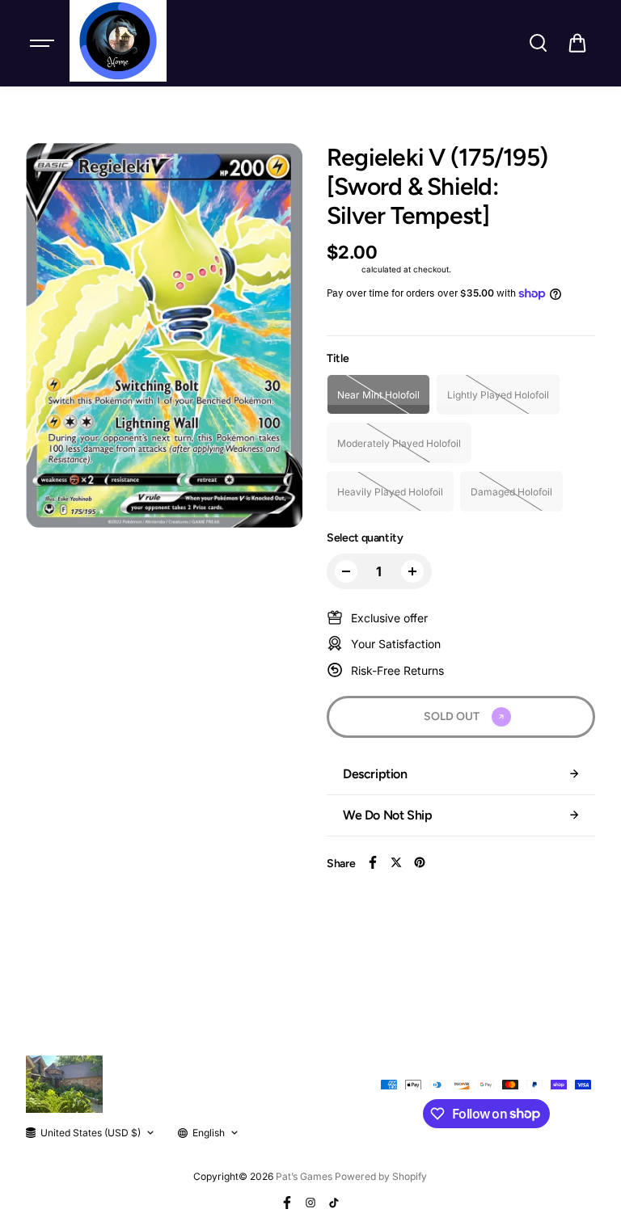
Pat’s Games (304, 1176)
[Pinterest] (419, 862)
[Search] (538, 43)
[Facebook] (372, 862)
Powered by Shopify (381, 1176)
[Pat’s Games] (118, 41)
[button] (577, 43)
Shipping (343, 269)
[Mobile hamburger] (43, 43)
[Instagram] (310, 1202)
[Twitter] (396, 862)
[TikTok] (334, 1202)
